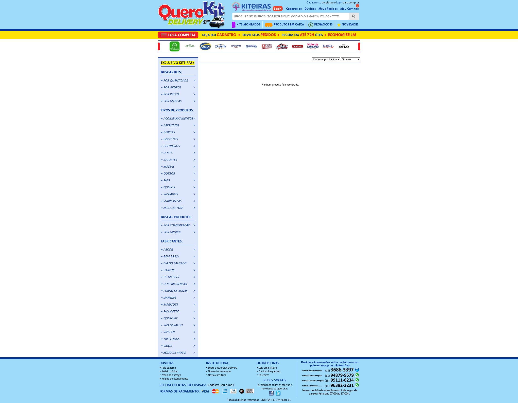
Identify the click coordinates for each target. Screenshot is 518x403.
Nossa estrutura (217, 375)
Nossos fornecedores (219, 371)
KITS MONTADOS (248, 24)
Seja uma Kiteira (268, 367)
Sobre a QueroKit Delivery (222, 367)
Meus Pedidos (328, 9)
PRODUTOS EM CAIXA (289, 24)
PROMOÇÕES (323, 24)
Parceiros (264, 375)
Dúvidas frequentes (269, 371)
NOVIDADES (350, 24)
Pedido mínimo (169, 371)
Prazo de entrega (171, 375)
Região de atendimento (174, 378)
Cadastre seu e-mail (221, 385)
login (339, 2)
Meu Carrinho (349, 9)
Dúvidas (310, 9)
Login (277, 9)
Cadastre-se (314, 2)
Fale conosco (168, 367)
